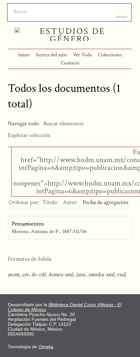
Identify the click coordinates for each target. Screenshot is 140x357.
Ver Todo (82, 54)
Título (49, 202)
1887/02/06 (74, 231)
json (81, 274)
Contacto (70, 63)
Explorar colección (29, 135)
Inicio (24, 54)
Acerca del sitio (51, 54)
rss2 (121, 274)
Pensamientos (28, 223)
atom (14, 274)
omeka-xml (102, 274)
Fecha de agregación (106, 202)
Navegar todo (23, 123)
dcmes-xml (61, 274)
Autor (70, 202)
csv (25, 274)
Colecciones (110, 54)
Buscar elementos (63, 123)
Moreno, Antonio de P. (36, 231)
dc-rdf (39, 274)
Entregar (121, 11)
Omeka (45, 346)
